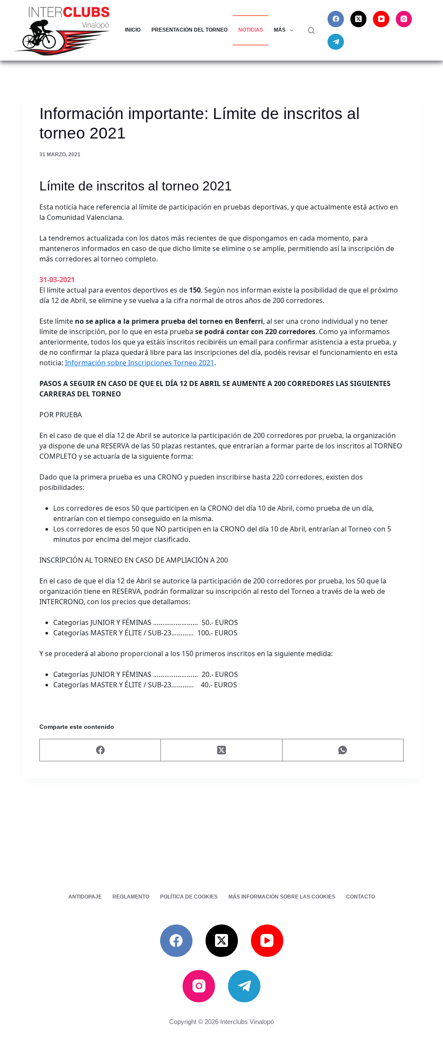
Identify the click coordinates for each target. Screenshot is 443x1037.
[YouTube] (381, 19)
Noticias (250, 30)
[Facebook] (335, 19)
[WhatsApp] (343, 750)
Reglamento (130, 897)
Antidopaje (85, 897)
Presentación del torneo (189, 30)
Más (280, 30)
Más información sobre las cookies (281, 897)
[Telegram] (335, 42)
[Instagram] (404, 19)
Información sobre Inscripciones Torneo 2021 (139, 362)
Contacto (360, 897)
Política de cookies (189, 897)
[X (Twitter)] (358, 19)
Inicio (133, 30)
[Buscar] (311, 30)
